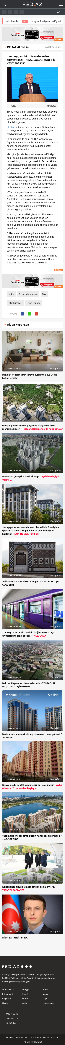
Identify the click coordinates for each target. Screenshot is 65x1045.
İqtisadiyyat (7, 994)
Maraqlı (46, 994)
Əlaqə (5, 1003)
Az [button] (59, 12)
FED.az (11, 127)
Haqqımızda (48, 1003)
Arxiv (24, 1003)
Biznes (45, 989)
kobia (11, 294)
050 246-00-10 (12, 1018)
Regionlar (6, 998)
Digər (45, 998)
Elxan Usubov (33, 302)
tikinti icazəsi (15, 302)
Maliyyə (25, 989)
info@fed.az (11, 1023)
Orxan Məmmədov (28, 294)
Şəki (44, 294)
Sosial (25, 994)
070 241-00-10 (12, 1013)
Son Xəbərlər (8, 989)
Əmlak (25, 998)
